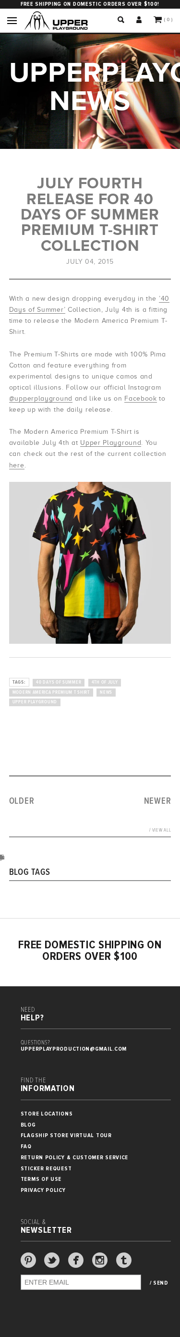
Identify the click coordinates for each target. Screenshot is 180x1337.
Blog (28, 1124)
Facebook (140, 398)
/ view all (160, 830)
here (16, 465)
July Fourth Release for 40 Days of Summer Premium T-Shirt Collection (90, 214)
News (106, 692)
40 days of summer (58, 682)
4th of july (105, 682)
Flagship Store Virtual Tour (66, 1135)
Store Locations (47, 1113)
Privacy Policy (43, 1190)
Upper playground (34, 702)
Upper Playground (110, 442)
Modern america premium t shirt (51, 692)
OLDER (22, 801)
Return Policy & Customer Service (74, 1157)
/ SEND (159, 1283)
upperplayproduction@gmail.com (74, 1049)
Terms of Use (41, 1179)
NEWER (157, 801)
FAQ (26, 1146)
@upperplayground (40, 398)
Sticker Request (46, 1168)
